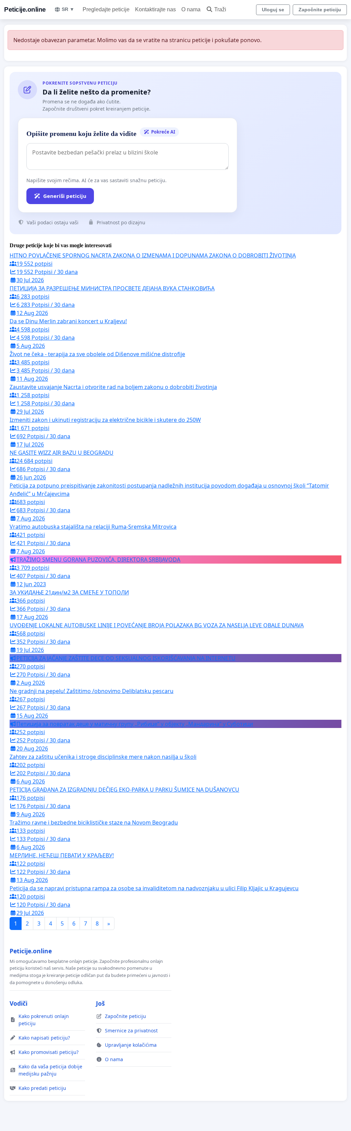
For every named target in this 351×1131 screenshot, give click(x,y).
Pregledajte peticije (106, 9)
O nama (191, 9)
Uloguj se (273, 9)
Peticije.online (25, 9)
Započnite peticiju (320, 9)
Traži (220, 9)
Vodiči (18, 1003)
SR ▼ (68, 9)
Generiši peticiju (64, 195)
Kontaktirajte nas (155, 9)
